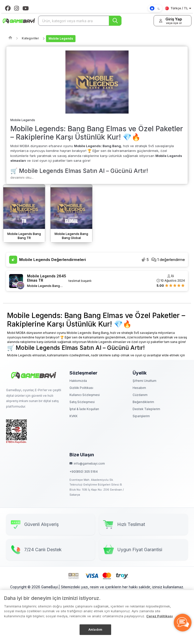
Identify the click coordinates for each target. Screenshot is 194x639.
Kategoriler (30, 38)
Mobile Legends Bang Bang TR (43, 286)
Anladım (95, 629)
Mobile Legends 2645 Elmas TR (46, 278)
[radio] (166, 285)
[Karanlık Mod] (155, 8)
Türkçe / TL (179, 8)
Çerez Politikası (159, 616)
